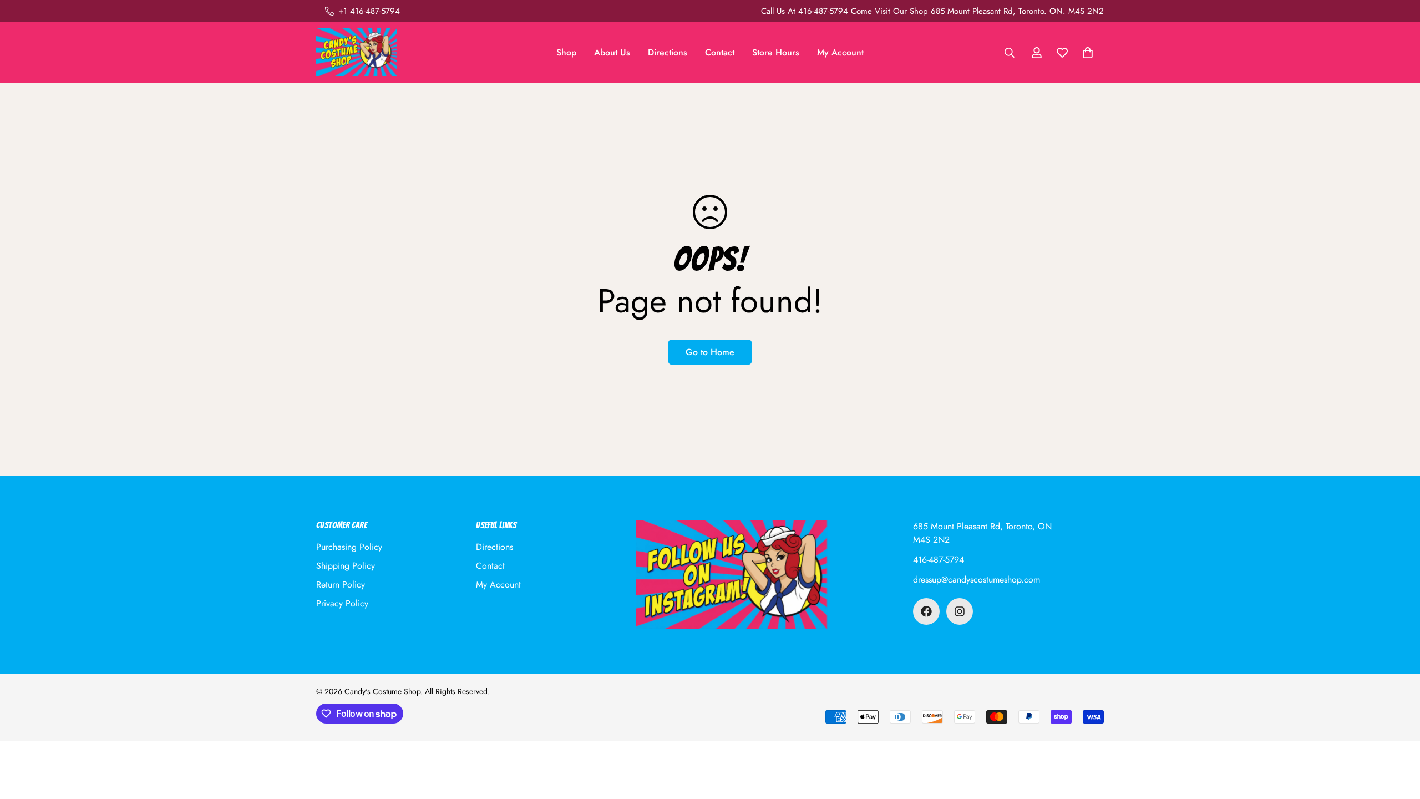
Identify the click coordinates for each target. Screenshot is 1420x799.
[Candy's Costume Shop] (356, 52)
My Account (840, 52)
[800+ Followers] (959, 611)
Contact (719, 52)
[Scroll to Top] (1398, 738)
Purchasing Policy (349, 546)
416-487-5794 (938, 559)
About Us (612, 52)
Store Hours (775, 52)
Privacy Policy (342, 603)
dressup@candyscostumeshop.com (976, 579)
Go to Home (710, 352)
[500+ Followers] (926, 611)
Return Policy (340, 584)
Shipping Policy (345, 565)
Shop (566, 52)
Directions (667, 52)
